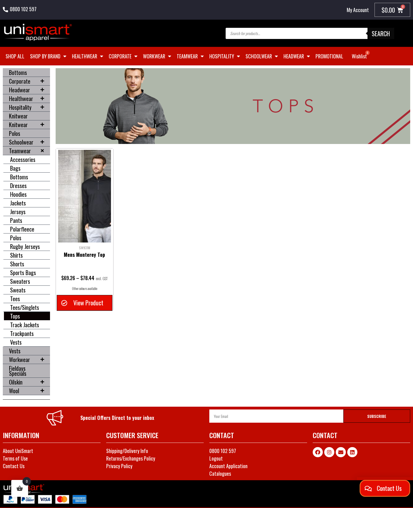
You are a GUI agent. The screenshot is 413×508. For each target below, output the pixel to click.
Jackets (18, 203)
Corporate (120, 56)
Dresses (18, 185)
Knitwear (18, 116)
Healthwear (84, 56)
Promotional (329, 56)
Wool (14, 390)
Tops (15, 316)
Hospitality (221, 56)
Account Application (228, 466)
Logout (216, 458)
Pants (16, 220)
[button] (84, 303)
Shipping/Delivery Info (127, 450)
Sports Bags (23, 272)
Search (381, 33)
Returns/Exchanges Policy (130, 458)
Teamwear (187, 56)
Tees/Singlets (24, 307)
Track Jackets (24, 325)
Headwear (293, 56)
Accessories (22, 159)
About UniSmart (18, 450)
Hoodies (18, 194)
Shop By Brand (45, 56)
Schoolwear (259, 56)
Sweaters (20, 281)
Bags (15, 168)
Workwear (154, 56)
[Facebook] (318, 452)
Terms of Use (15, 458)
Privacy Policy (119, 466)
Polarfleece (22, 229)
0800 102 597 (23, 9)
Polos (14, 133)
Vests (16, 342)
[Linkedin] (352, 452)
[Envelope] (341, 452)
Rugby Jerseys (25, 246)
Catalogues (220, 473)
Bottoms (18, 72)
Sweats (18, 290)
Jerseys (18, 211)
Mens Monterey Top (84, 254)
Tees (15, 298)
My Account (358, 9)
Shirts (16, 255)
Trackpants (22, 333)
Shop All (15, 56)
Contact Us (13, 466)
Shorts (17, 264)
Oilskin (15, 382)
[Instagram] (329, 452)
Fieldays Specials (17, 370)
